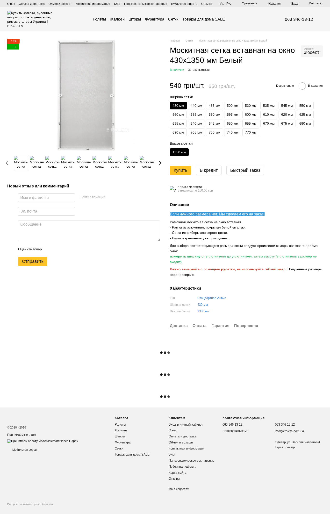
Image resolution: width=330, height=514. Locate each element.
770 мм (251, 132)
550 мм (305, 105)
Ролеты (99, 19)
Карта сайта (177, 472)
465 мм (214, 105)
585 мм (196, 114)
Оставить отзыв (198, 69)
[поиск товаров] (233, 19)
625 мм (305, 114)
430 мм (202, 305)
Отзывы (206, 4)
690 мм (178, 132)
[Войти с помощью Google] (118, 197)
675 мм (287, 123)
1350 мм (203, 311)
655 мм (251, 123)
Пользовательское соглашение (145, 4)
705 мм (196, 132)
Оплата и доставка (32, 4)
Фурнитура (154, 19)
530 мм (251, 105)
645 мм (214, 123)
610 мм (269, 114)
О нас (11, 4)
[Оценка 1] (50, 249)
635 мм (178, 123)
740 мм (232, 132)
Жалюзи (117, 19)
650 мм (232, 123)
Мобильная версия (25, 449)
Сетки (173, 19)
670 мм (269, 123)
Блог (117, 4)
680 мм (305, 123)
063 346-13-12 (299, 19)
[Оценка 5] (81, 249)
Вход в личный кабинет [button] (186, 424)
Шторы (135, 19)
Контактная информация (93, 4)
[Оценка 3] (65, 249)
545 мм (287, 105)
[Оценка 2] (57, 249)
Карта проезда (285, 447)
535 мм (269, 105)
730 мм (214, 132)
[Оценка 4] (73, 249)
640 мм (196, 123)
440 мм (196, 105)
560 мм (178, 114)
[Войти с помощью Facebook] (110, 197)
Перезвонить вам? (235, 431)
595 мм (232, 114)
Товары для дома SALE (203, 19)
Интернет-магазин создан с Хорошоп (30, 504)
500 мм (232, 105)
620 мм (287, 114)
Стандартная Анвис (211, 298)
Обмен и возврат (60, 4)
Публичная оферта (184, 4)
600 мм (251, 114)
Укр (222, 3)
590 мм (214, 114)
